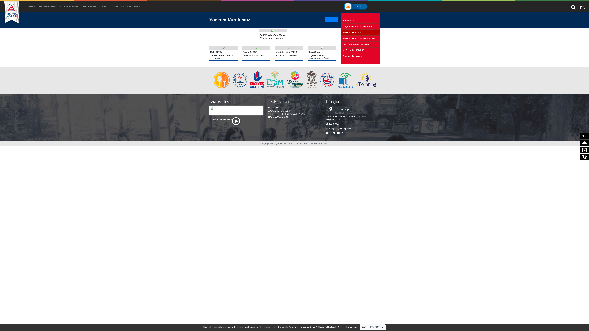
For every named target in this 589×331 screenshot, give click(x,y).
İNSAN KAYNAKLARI (278, 117)
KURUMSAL (51, 6)
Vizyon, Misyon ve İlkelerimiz (357, 26)
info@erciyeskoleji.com (340, 128)
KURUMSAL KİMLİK (353, 50)
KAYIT (105, 6)
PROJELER (90, 6)
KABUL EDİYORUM (373, 327)
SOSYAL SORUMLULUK (279, 111)
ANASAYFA (35, 6)
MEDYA (117, 6)
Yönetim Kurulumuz (353, 32)
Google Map (341, 109)
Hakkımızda (349, 20)
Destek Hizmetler (351, 56)
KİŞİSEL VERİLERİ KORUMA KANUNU (286, 114)
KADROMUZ (71, 6)
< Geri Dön (331, 19)
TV (584, 136)
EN (582, 8)
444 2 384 (334, 124)
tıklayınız (353, 327)
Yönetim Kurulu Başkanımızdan (359, 38)
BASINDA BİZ (274, 107)
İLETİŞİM (132, 6)
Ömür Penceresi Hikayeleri (356, 44)
